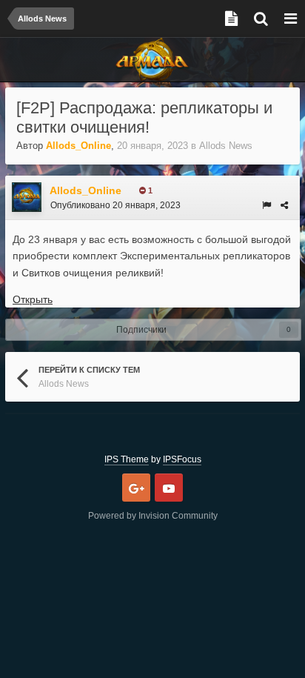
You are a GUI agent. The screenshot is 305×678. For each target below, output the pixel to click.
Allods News (225, 145)
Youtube (169, 487)
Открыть (33, 299)
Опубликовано (115, 205)
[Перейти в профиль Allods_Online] (26, 197)
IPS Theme (126, 459)
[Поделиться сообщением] (284, 205)
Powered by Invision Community (153, 516)
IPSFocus (182, 459)
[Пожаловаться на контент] (266, 205)
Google (136, 487)
